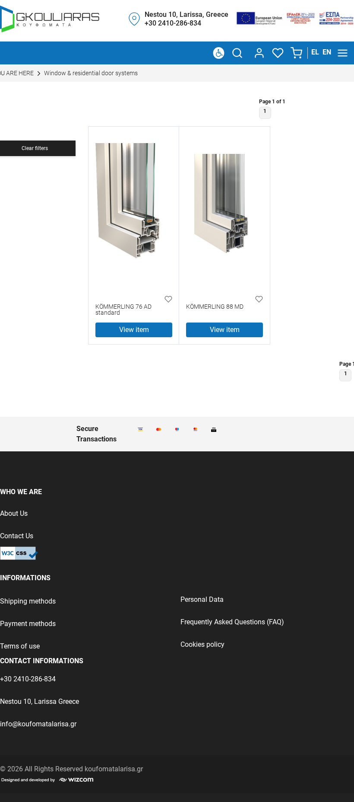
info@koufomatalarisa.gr (38, 724)
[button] (297, 53)
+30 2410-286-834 (28, 679)
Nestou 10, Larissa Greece (39, 701)
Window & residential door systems (90, 73)
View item (134, 330)
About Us (14, 513)
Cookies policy (202, 644)
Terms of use (20, 646)
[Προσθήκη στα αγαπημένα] (168, 299)
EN (326, 52)
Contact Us (16, 536)
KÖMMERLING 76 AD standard (123, 310)
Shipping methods (28, 601)
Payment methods (28, 624)
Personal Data (202, 599)
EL (315, 52)
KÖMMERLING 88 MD (214, 307)
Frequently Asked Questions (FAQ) (232, 622)
